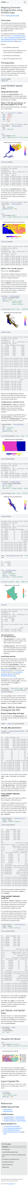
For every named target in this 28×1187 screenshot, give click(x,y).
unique (4, 297)
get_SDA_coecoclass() (9, 785)
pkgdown (10, 1183)
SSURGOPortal (5, 670)
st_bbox (19, 112)
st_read (16, 690)
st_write (6, 1091)
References (5, 1167)
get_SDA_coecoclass (14, 731)
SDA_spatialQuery (17, 126)
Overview (5, 1147)
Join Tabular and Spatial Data (10, 1159)
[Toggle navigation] (25, 2)
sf (7, 80)
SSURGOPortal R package (8, 676)
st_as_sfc (11, 112)
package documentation (13, 37)
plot (2, 134)
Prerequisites (6, 1149)
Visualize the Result (8, 1162)
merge (13, 1027)
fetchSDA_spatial (14, 296)
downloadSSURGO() (14, 664)
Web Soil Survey (8, 1111)
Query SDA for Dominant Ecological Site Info (14, 1155)
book (9, 39)
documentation (14, 1117)
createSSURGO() (12, 668)
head (2, 162)
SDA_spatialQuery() (14, 94)
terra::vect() (5, 684)
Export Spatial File (7, 1164)
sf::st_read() (15, 682)
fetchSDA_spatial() (6, 96)
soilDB (3, 2)
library (3, 79)
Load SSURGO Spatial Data (10, 1152)
